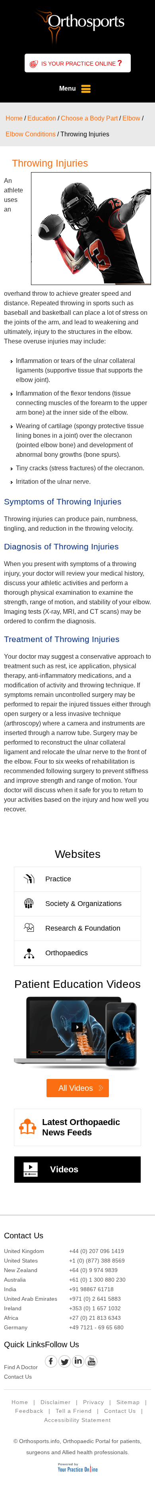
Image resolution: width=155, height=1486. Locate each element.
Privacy (93, 1402)
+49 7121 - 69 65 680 (96, 1327)
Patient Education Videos (77, 984)
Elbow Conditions (31, 134)
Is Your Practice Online (81, 62)
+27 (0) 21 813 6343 (95, 1318)
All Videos (75, 1088)
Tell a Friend (74, 1411)
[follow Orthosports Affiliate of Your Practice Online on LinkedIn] (77, 1361)
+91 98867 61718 (91, 1289)
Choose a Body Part (89, 118)
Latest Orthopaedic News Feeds (81, 1127)
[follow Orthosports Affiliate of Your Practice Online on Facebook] (51, 1361)
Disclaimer (56, 1402)
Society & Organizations (83, 904)
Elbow (131, 118)
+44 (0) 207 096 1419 (96, 1251)
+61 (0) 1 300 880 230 (97, 1279)
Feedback (29, 1411)
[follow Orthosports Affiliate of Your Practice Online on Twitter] (64, 1361)
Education (41, 118)
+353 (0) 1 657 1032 (95, 1308)
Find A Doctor (21, 1367)
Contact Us (23, 1235)
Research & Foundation (82, 928)
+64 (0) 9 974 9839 (93, 1270)
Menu (67, 88)
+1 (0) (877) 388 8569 (97, 1260)
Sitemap (128, 1402)
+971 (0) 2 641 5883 (95, 1299)
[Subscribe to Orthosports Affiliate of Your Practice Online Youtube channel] (90, 1361)
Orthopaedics (66, 953)
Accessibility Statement (77, 1420)
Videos (64, 1169)
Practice (58, 879)
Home (14, 118)
